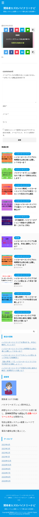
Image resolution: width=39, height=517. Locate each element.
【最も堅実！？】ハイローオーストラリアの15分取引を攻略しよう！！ (25, 299)
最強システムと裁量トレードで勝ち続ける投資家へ (19, 509)
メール (5, 114)
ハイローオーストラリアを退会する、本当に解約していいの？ (25, 243)
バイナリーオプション (12, 495)
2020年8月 (6, 469)
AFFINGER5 (26, 514)
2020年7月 (6, 473)
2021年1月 (6, 457)
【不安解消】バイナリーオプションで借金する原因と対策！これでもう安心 (25, 222)
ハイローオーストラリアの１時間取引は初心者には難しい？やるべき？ (25, 159)
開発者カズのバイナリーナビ (20, 8)
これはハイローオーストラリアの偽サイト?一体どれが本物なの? (25, 207)
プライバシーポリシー (20, 497)
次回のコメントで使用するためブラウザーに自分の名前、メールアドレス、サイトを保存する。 (19, 132)
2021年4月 (6, 444)
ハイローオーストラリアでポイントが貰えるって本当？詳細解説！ (25, 281)
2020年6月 (6, 477)
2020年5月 (6, 481)
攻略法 (10, 497)
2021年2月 (6, 453)
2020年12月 (6, 461)
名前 (5, 106)
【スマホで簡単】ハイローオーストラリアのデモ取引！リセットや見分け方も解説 (25, 191)
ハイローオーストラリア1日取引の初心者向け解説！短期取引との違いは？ (25, 318)
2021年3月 (6, 449)
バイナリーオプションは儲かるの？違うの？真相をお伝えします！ (25, 175)
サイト (5, 122)
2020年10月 (6, 465)
